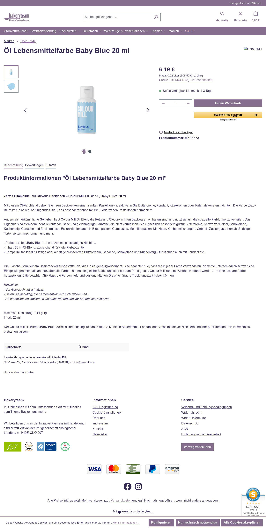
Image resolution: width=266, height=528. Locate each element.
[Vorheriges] (25, 110)
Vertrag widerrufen (197, 447)
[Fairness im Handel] (28, 446)
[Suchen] (156, 17)
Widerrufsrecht (191, 412)
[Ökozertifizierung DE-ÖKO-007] (12, 446)
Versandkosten (121, 500)
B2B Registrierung (105, 407)
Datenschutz (190, 423)
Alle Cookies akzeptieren (242, 522)
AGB (184, 428)
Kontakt (97, 428)
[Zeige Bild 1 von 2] (83, 151)
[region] (77, 110)
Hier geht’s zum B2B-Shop (246, 3)
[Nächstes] (148, 110)
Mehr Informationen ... (126, 522)
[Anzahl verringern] (163, 103)
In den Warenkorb (228, 103)
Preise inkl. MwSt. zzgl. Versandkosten (185, 80)
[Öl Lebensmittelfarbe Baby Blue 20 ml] (87, 110)
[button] (228, 116)
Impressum (100, 423)
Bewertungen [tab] (34, 165)
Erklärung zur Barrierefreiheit (201, 434)
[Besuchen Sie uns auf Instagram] (138, 486)
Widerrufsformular (193, 418)
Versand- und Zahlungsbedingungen (206, 407)
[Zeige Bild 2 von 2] (89, 151)
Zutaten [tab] (51, 165)
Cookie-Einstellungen (107, 412)
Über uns (98, 418)
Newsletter (99, 434)
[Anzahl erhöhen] (188, 103)
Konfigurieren (161, 522)
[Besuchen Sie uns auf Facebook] (127, 486)
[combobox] (117, 17)
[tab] (13, 165)
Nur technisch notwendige (197, 522)
